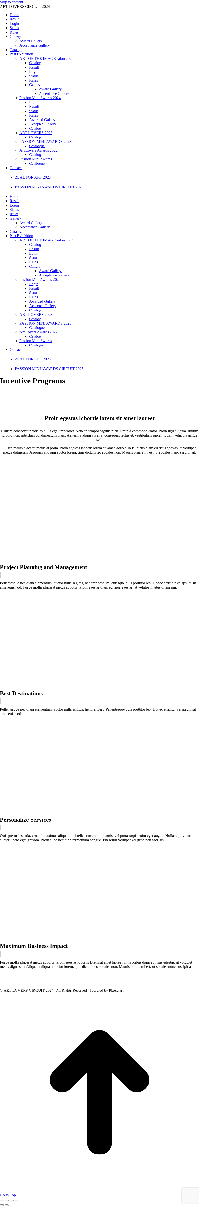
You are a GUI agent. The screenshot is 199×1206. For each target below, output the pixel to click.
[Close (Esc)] (2, 1200)
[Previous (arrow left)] (2, 1205)
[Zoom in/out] (16, 1200)
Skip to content (11, 2)
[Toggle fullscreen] (12, 1200)
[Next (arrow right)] (7, 1205)
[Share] (7, 1200)
